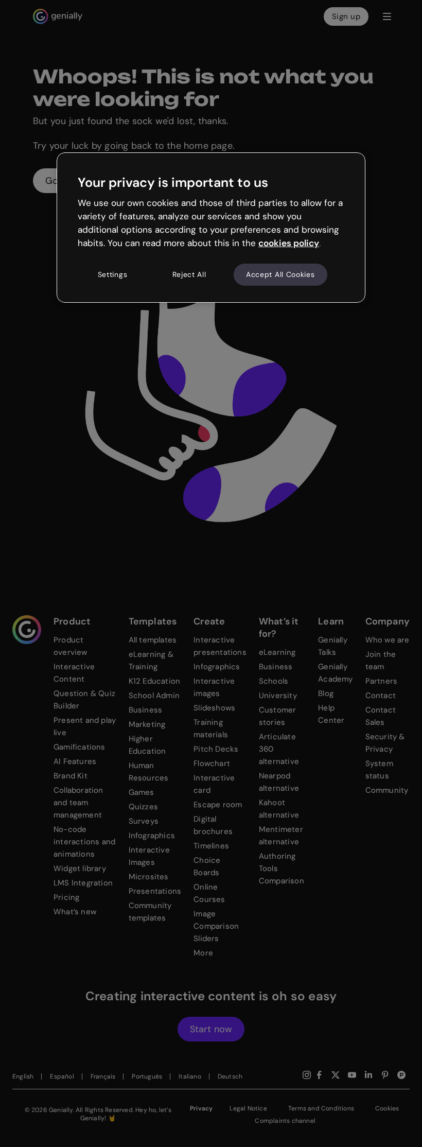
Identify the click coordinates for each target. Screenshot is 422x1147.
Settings (113, 274)
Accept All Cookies (280, 274)
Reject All (189, 274)
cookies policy (288, 243)
